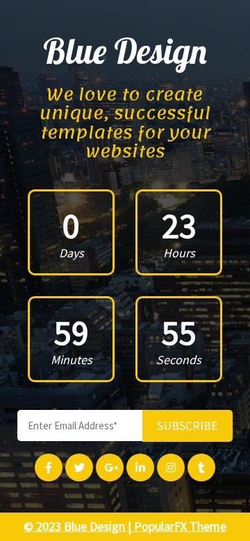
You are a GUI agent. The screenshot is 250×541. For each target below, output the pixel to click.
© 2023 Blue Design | (79, 526)
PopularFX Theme (180, 526)
